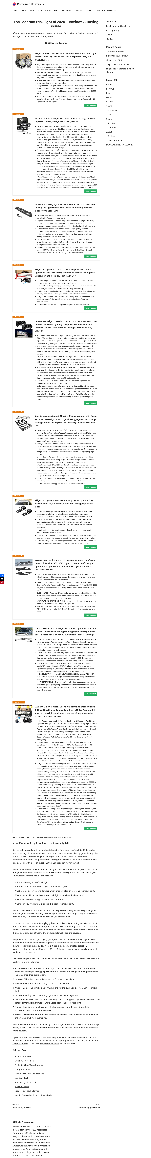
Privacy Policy (112, 30)
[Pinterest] (2, 582)
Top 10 (56, 11)
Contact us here (20, 1043)
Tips (109, 114)
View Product (91, 105)
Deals (39, 11)
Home (15, 11)
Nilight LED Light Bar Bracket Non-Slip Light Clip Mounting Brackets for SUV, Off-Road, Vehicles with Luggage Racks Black (64, 503)
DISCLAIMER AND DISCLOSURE (107, 11)
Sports (109, 119)
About (109, 34)
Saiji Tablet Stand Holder (118, 64)
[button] (72, 10)
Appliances (111, 110)
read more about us (49, 1043)
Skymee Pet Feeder (115, 51)
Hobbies (111, 123)
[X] (2, 579)
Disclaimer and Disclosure (118, 26)
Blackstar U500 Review (117, 56)
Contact (110, 39)
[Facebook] (2, 575)
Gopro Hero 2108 (114, 60)
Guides (48, 11)
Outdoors (111, 127)
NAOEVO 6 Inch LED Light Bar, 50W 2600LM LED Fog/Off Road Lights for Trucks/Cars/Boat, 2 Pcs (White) (65, 120)
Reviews (23, 11)
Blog (32, 11)
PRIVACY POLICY (114, 140)
